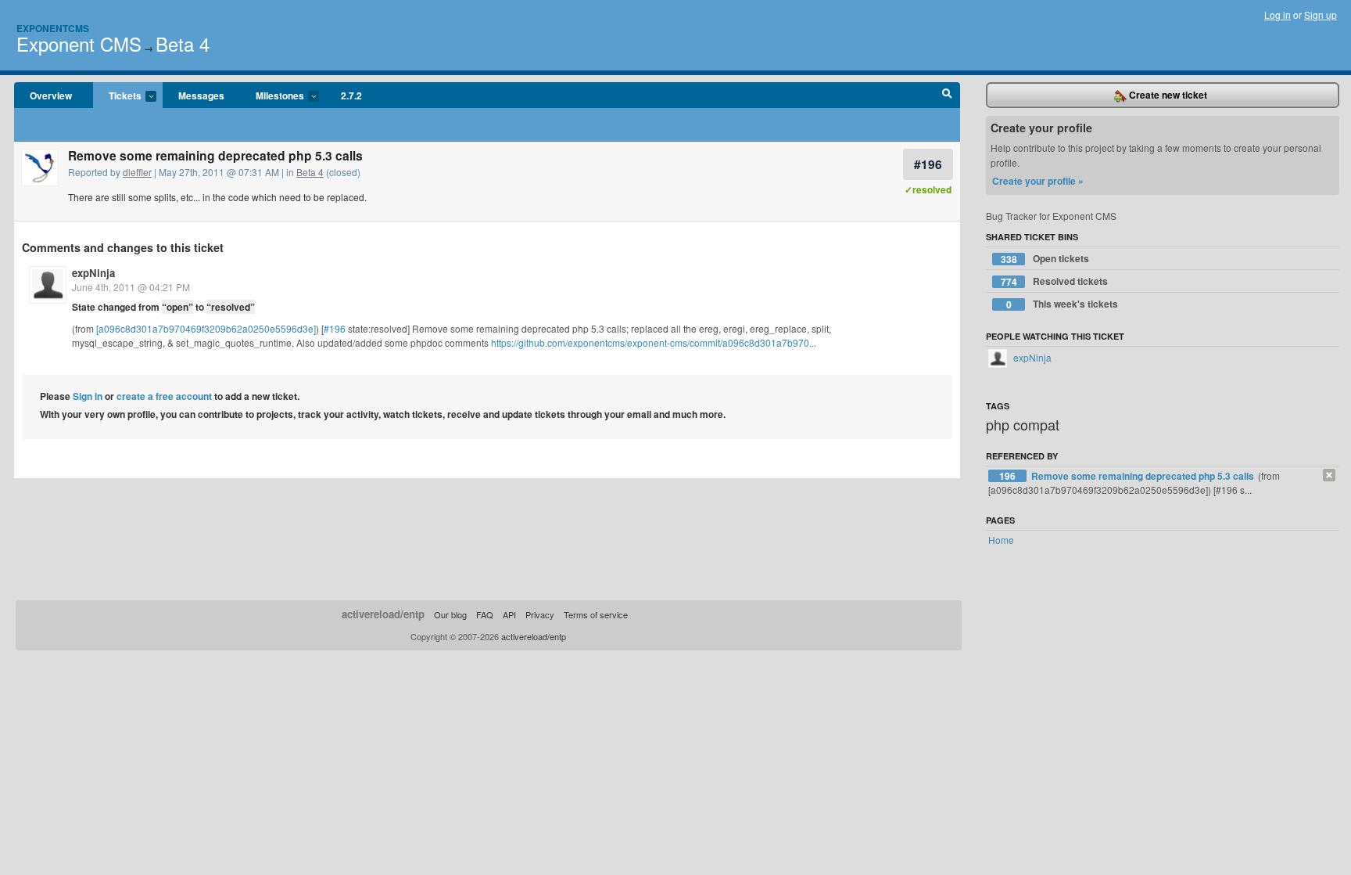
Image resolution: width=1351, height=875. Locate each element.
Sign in (87, 396)
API (509, 614)
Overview (51, 95)
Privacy (539, 614)
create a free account (164, 396)
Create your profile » (1038, 181)
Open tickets (1045, 258)
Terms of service (596, 614)
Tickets (117, 96)
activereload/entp (383, 614)
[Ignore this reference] (1329, 475)
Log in (1277, 14)
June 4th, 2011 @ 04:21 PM (131, 286)
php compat (1022, 424)
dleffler (137, 171)
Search (947, 95)
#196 (928, 164)
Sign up (1320, 14)
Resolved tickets (1055, 281)
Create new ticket (1167, 95)
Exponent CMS (79, 43)
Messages (201, 95)
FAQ (484, 614)
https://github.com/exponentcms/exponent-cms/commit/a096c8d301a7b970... (653, 342)
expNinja (93, 272)
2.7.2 (351, 95)
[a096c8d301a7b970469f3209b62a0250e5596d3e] (206, 328)
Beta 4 (183, 43)
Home (1001, 539)
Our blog (450, 614)
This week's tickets (1062, 304)
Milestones (272, 96)
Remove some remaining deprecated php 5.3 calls (1143, 476)
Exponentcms (52, 28)
